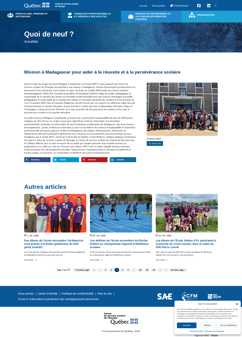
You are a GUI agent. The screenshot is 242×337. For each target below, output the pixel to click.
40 (154, 270)
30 (147, 270)
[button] (237, 304)
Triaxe (214, 335)
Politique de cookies (196, 331)
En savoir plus (155, 143)
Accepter (186, 325)
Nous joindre (26, 293)
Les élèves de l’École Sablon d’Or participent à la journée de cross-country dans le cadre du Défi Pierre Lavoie (186, 244)
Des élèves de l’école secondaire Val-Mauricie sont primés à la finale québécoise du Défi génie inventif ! (53, 244)
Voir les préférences (228, 325)
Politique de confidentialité (77, 293)
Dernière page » (178, 270)
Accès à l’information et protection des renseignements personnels (58, 299)
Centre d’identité (47, 293)
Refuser (207, 325)
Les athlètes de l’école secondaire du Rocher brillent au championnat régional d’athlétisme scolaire (119, 244)
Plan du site (104, 293)
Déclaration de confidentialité (214, 331)
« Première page (82, 270)
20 (140, 270)
